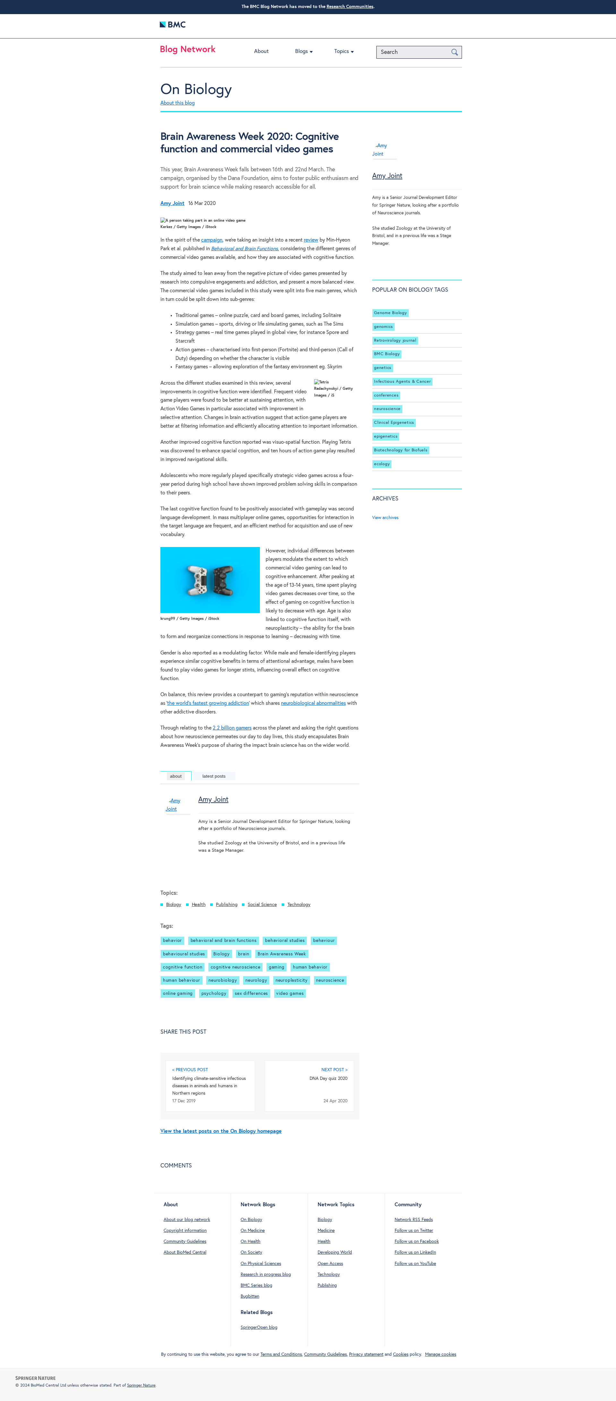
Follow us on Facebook (417, 1241)
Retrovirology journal (395, 340)
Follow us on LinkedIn (415, 1252)
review (311, 240)
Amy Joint (213, 799)
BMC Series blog (256, 1285)
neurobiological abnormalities (313, 703)
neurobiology (223, 980)
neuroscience (330, 980)
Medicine (326, 1230)
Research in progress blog (266, 1274)
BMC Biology (387, 354)
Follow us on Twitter (414, 1230)
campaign (211, 240)
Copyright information (185, 1230)
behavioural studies (184, 954)
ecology (382, 464)
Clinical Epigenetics (394, 423)
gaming (277, 967)
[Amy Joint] (178, 820)
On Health (251, 1241)
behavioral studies (285, 940)
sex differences (251, 993)
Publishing (226, 904)
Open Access (330, 1263)
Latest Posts (214, 776)
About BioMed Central (185, 1252)
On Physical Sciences (261, 1263)
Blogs (301, 51)
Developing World (335, 1252)
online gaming (178, 993)
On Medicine (253, 1230)
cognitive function (182, 967)
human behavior (310, 967)
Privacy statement (366, 1354)
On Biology (196, 89)
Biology (173, 904)
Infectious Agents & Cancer (402, 382)
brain (243, 954)
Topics (341, 51)
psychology (214, 993)
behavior (172, 940)
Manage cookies (440, 1354)
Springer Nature (141, 1385)
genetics (382, 368)
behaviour (324, 940)
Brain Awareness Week (282, 954)
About (261, 51)
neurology (256, 980)
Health (199, 904)
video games (290, 993)
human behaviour (181, 980)
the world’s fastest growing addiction (208, 703)
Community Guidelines (185, 1241)
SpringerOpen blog (259, 1327)
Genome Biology (390, 313)
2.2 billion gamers (232, 728)
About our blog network (187, 1219)
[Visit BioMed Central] (172, 26)
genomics (383, 327)
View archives (385, 518)
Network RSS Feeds (414, 1219)
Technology (299, 904)
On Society (251, 1252)
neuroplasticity (292, 980)
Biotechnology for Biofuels (401, 450)
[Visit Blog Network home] (188, 51)
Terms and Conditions (281, 1354)
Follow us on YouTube (415, 1263)
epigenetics (386, 436)
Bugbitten (250, 1296)
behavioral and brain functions (224, 940)
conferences (386, 395)
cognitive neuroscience (236, 967)
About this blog (177, 103)
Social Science (262, 904)
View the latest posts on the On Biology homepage (221, 1131)
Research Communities (350, 6)
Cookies (400, 1354)
